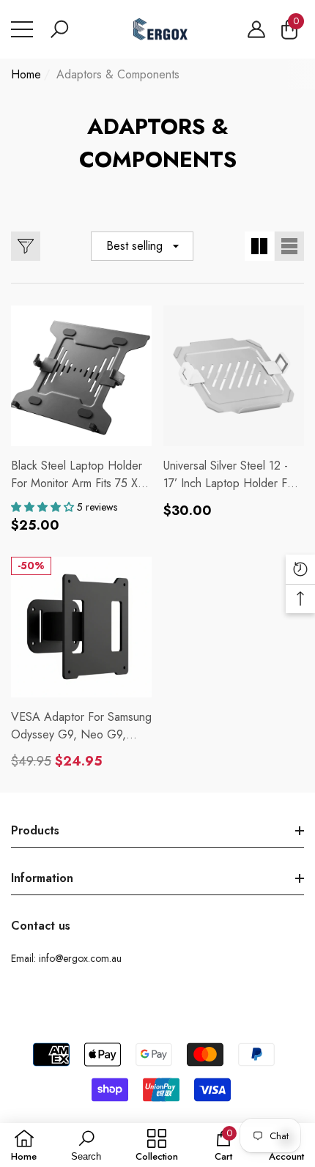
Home (26, 74)
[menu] (22, 29)
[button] (59, 29)
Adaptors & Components (117, 74)
